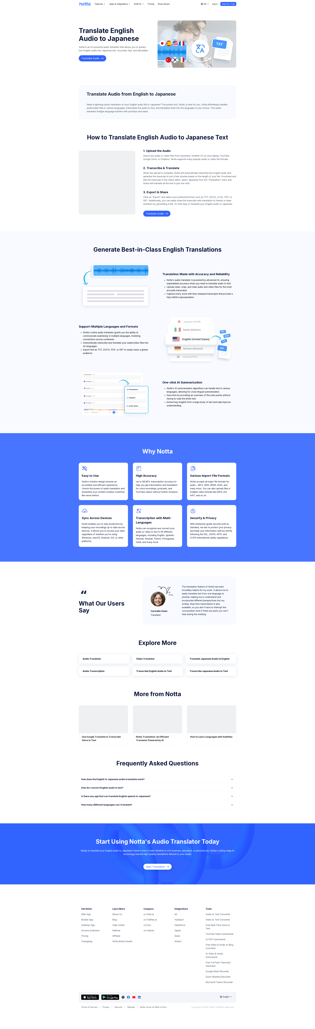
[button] (157, 779)
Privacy (105, 1007)
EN (205, 4)
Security (118, 1007)
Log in (215, 4)
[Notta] (85, 3)
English (226, 997)
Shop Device (164, 4)
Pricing (151, 4)
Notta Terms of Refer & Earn (153, 1007)
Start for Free (228, 4)
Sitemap (131, 1007)
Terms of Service (89, 1007)
